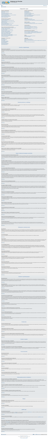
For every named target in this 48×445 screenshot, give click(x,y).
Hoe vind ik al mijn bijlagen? (27, 36)
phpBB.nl (27, 437)
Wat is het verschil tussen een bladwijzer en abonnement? (31, 31)
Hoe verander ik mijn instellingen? (5, 19)
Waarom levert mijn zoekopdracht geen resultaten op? (30, 26)
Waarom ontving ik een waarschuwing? (5, 33)
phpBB (21, 436)
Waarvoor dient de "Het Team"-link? (28, 16)
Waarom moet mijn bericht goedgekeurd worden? (7, 35)
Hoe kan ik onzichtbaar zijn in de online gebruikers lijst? (7, 20)
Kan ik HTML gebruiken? (4, 39)
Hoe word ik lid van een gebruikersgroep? (29, 13)
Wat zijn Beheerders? (26, 11)
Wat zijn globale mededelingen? (5, 41)
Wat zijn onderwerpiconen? (4, 44)
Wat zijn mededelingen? (4, 42)
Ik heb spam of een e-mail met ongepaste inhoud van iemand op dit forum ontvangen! (34, 20)
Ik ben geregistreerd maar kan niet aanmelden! (6, 13)
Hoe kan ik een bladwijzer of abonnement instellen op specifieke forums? (32, 32)
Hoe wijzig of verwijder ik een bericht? (5, 28)
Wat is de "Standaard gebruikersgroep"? (29, 15)
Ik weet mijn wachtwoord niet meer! (5, 15)
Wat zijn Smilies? (3, 40)
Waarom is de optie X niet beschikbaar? (28, 39)
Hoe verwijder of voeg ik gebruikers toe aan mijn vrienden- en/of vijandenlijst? (33, 23)
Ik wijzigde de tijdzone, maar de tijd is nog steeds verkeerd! (8, 21)
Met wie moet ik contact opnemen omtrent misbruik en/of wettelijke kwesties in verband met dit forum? (35, 40)
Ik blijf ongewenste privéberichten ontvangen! (29, 19)
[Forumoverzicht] (5, 2)
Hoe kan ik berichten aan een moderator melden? (7, 34)
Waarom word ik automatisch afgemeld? (6, 16)
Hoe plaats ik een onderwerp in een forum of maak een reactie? (8, 27)
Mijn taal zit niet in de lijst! (4, 22)
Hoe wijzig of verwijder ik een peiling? (5, 31)
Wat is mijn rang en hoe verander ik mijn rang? (6, 24)
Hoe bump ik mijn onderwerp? (4, 36)
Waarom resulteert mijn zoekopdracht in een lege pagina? (31, 27)
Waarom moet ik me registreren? (5, 11)
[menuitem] (2, 5)
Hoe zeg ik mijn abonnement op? (28, 33)
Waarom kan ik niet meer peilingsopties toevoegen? (7, 30)
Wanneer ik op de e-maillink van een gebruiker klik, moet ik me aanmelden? (10, 25)
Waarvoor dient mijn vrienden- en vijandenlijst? (29, 22)
